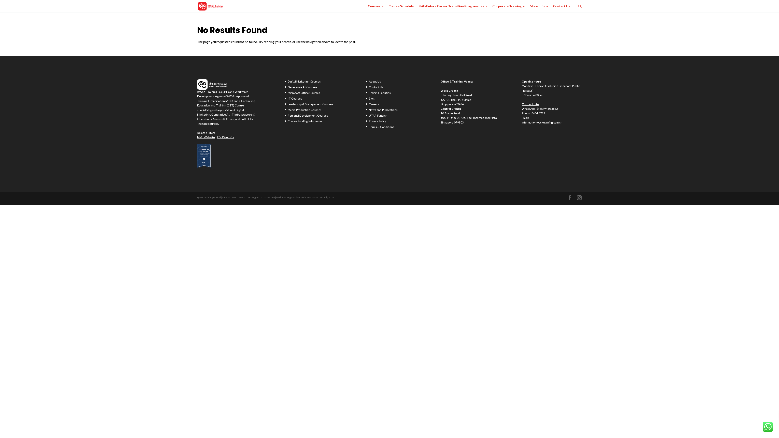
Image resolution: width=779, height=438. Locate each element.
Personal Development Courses (308, 115)
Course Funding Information (305, 121)
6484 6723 (538, 113)
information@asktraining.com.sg (542, 122)
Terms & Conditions (381, 127)
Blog (371, 98)
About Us (375, 81)
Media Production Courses (305, 110)
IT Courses (295, 98)
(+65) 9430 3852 (547, 108)
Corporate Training (507, 6)
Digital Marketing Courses (304, 81)
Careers (374, 104)
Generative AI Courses (302, 87)
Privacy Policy (377, 121)
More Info (537, 6)
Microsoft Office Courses (304, 92)
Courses (374, 6)
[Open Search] (580, 6)
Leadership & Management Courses (310, 104)
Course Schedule (401, 6)
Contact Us (561, 6)
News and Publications (383, 110)
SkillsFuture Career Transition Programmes (451, 6)
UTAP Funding (378, 115)
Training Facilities (380, 92)
